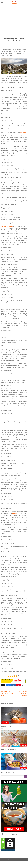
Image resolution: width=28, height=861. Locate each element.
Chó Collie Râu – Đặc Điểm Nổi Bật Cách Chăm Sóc (21, 693)
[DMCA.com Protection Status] (8, 844)
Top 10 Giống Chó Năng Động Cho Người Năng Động (7, 693)
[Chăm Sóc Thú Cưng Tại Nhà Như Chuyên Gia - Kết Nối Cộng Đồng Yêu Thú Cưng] (14, 2)
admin (19, 44)
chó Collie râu (16, 513)
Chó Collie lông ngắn (7, 226)
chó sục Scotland (6, 95)
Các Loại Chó (14, 36)
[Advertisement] (14, 20)
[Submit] (25, 776)
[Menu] (2, 2)
